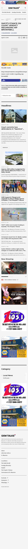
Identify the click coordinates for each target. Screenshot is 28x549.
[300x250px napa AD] (14, 346)
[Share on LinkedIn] (26, 38)
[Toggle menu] (2, 7)
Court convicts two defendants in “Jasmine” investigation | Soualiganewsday (12, 128)
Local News (14, 33)
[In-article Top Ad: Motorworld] (14, 64)
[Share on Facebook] (22, 38)
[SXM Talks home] (14, 8)
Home (2, 19)
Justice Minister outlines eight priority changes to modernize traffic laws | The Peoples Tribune (13, 249)
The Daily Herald (6, 12)
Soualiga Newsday (16, 12)
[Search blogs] (25, 7)
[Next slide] (26, 259)
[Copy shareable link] (19, 38)
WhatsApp (4, 482)
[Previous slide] (23, 259)
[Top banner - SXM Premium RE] (14, 2)
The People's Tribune (6, 470)
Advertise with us (5, 453)
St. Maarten (4, 455)
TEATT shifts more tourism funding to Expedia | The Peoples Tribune (12, 225)
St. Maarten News (8, 19)
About (2, 450)
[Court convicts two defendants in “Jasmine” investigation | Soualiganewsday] (14, 116)
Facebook (3, 478)
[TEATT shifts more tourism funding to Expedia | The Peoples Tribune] (14, 214)
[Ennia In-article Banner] (14, 95)
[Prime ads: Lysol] (14, 294)
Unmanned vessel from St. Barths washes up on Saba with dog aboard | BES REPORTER (14, 237)
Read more (6, 147)
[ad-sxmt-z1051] (14, 320)
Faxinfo (24, 12)
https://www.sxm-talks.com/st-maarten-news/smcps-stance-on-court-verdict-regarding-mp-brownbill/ (14, 87)
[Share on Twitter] (24, 38)
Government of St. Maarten (8, 472)
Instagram (4, 480)
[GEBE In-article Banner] (14, 80)
